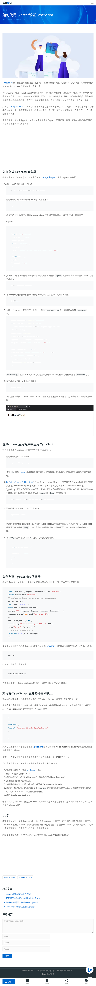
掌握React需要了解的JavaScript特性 (22, 902)
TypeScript (7, 82)
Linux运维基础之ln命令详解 (18, 894)
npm (23, 472)
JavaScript (50, 646)
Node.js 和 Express (17, 106)
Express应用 (10, 877)
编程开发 (5, 10)
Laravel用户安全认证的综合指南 (20, 906)
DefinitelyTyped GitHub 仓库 (19, 482)
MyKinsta (31, 770)
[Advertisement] (48, 146)
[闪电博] (7, 2)
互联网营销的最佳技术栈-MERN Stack (23, 898)
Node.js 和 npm (48, 177)
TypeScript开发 (26, 877)
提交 (7, 956)
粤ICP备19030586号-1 (64, 971)
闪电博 (51, 974)
